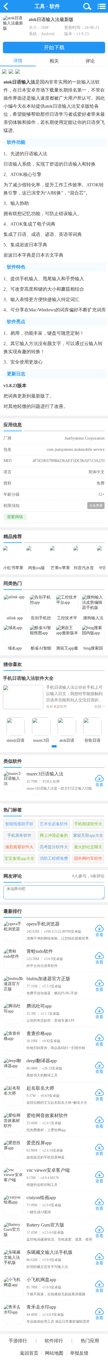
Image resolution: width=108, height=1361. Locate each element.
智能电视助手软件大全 (19, 825)
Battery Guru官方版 (45, 1224)
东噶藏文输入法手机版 (49, 1252)
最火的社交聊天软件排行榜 (88, 848)
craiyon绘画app (41, 1197)
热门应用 (90, 1341)
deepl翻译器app (41, 1060)
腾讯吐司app (39, 1006)
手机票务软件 (19, 835)
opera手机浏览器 (43, 923)
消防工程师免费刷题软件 (54, 859)
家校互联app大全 (88, 835)
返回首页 (29, 1353)
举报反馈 (79, 1353)
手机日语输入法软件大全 (28, 678)
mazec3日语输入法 (44, 773)
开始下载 (54, 47)
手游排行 (18, 1341)
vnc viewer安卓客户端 (48, 1170)
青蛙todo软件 (39, 951)
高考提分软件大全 (54, 848)
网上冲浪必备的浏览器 (54, 836)
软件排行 (54, 1341)
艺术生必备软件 (54, 824)
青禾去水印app (41, 1307)
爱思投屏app (39, 1142)
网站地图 (54, 1353)
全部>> (99, 707)
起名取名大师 (40, 1088)
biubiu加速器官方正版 (48, 978)
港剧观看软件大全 (19, 848)
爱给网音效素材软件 (47, 1115)
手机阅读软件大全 (88, 825)
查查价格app (39, 1033)
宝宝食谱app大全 (19, 858)
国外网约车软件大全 (88, 859)
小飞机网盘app (41, 1279)
